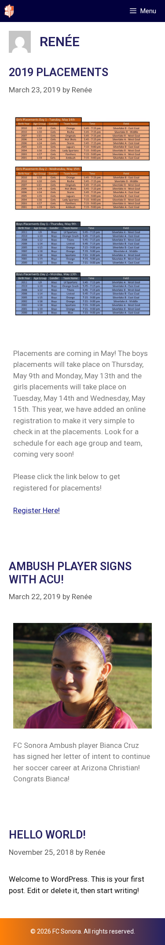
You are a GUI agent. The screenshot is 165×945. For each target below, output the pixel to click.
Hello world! (47, 834)
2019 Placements (58, 72)
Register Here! (36, 510)
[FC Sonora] (9, 11)
